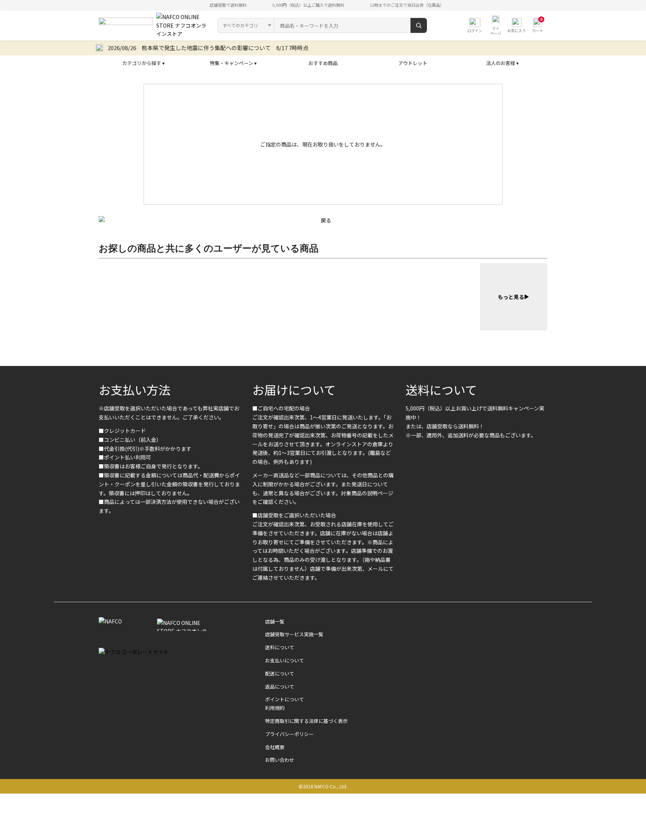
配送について (279, 673)
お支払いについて (284, 660)
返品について (279, 686)
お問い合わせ (279, 759)
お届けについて (294, 389)
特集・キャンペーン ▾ (233, 63)
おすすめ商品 (323, 63)
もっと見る (511, 297)
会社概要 (274, 747)
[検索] (418, 25)
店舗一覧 (274, 621)
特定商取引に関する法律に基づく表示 (306, 720)
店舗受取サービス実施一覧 (294, 634)
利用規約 (274, 707)
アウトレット (412, 63)
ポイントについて (284, 699)
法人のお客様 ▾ (502, 63)
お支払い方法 (134, 389)
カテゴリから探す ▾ (143, 63)
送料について (441, 389)
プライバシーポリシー (289, 734)
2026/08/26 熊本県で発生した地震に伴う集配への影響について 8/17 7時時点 (208, 48)
